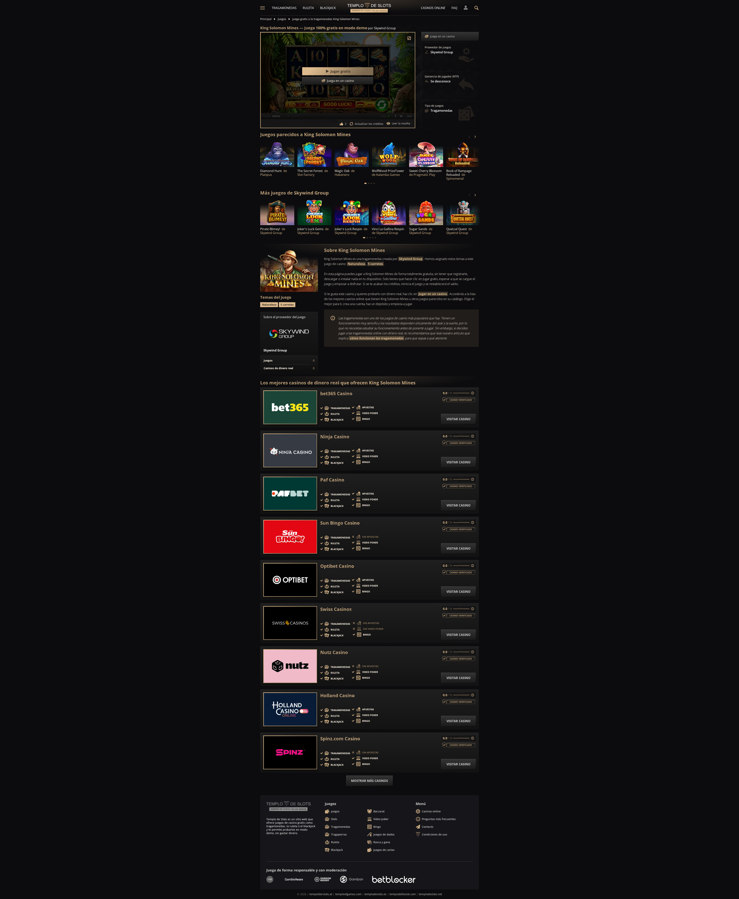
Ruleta (308, 8)
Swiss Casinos (336, 609)
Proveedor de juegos (438, 47)
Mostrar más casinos (369, 781)
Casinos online (433, 8)
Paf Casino (332, 480)
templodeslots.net (430, 894)
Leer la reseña (401, 123)
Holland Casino (337, 695)
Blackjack (328, 8)
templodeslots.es (375, 894)
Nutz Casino (334, 652)
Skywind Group (410, 259)
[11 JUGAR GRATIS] (463, 154)
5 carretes (375, 264)
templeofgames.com (348, 894)
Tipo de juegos (434, 105)
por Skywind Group (382, 28)
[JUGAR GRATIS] (314, 154)
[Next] (475, 136)
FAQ (454, 8)
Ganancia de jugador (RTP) (442, 76)
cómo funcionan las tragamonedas (376, 338)
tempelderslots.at (320, 894)
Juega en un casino (442, 36)
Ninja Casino (334, 437)
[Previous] (469, 136)
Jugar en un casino (433, 294)
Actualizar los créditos (369, 124)
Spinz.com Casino (340, 738)
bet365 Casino (336, 393)
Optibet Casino (337, 566)
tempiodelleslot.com (403, 894)
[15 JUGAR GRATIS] (352, 154)
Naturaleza (356, 264)
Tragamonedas (284, 8)
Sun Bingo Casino (340, 523)
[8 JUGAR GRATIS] (277, 154)
